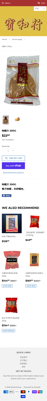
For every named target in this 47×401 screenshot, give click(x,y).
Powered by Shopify (32, 387)
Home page (17, 39)
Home (4, 39)
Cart (43, 3)
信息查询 (23, 357)
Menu (7, 3)
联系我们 (23, 363)
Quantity (6, 146)
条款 (23, 367)
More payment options (13, 172)
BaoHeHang (16, 387)
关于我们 (23, 360)
